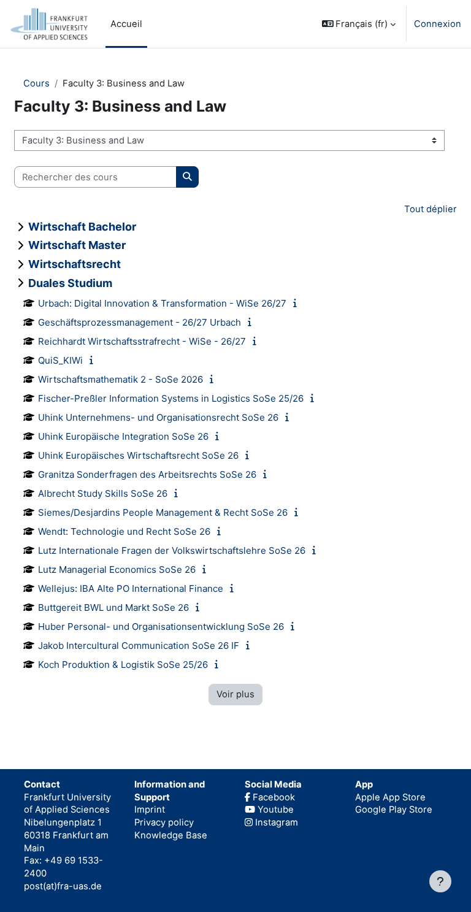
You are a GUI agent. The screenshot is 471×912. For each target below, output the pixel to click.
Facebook (272, 797)
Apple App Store (390, 797)
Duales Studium (70, 283)
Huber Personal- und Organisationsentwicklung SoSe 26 (161, 626)
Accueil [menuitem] (126, 23)
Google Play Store (393, 809)
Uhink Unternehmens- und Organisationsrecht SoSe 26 (158, 417)
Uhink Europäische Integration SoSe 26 (123, 436)
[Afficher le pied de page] (440, 881)
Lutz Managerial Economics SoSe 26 (117, 569)
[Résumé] (297, 302)
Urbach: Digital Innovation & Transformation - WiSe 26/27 (162, 303)
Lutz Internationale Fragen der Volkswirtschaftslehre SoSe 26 (171, 550)
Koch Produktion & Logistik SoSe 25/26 (123, 664)
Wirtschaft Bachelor (82, 226)
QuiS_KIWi (60, 360)
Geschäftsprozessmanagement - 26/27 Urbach (139, 322)
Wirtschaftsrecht (74, 264)
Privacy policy (164, 822)
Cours (36, 83)
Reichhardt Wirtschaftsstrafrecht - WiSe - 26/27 (142, 341)
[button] (359, 24)
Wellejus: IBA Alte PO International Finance (130, 588)
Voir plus (235, 694)
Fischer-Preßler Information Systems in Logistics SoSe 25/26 (171, 398)
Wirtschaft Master (77, 245)
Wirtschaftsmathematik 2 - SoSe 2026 (120, 379)
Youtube (274, 809)
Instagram (275, 822)
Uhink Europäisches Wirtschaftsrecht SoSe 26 (138, 455)
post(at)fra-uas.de (63, 886)
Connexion (437, 23)
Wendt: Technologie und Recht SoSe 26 (124, 531)
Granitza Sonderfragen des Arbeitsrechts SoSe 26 (147, 474)
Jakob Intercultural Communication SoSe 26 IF (138, 645)
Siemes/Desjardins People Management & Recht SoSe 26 (163, 512)
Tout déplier (430, 209)
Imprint (149, 809)
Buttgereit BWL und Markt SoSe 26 (113, 607)
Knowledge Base (170, 835)
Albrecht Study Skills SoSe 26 (102, 493)
